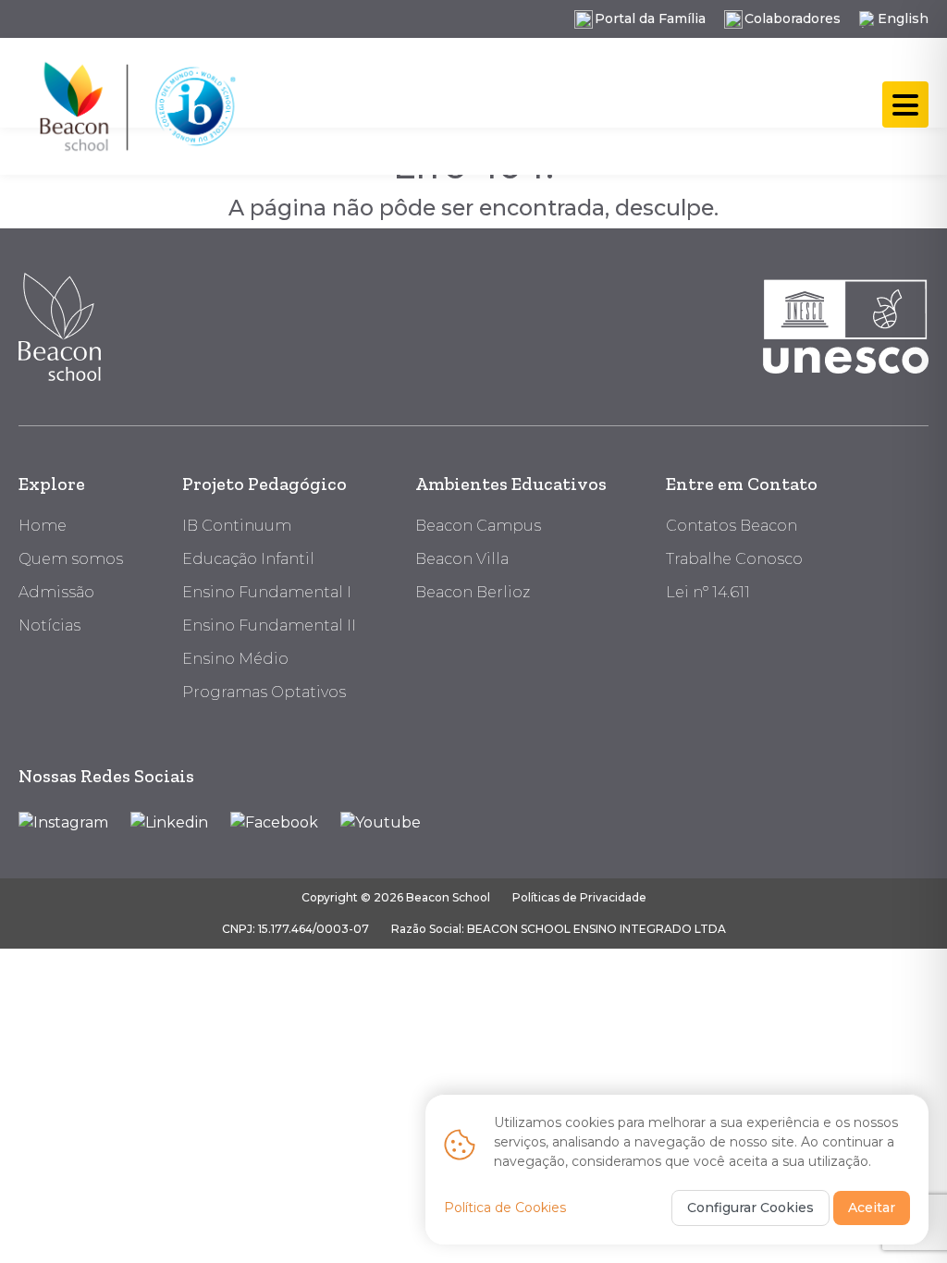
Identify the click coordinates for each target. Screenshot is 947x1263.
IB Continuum (236, 525)
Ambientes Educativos (511, 483)
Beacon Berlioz (472, 592)
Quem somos (70, 559)
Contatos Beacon (731, 525)
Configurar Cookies (750, 1207)
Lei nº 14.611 (708, 592)
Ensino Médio (235, 659)
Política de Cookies (505, 1207)
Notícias (49, 625)
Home (42, 525)
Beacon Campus (478, 525)
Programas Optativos (264, 692)
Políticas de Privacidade (579, 897)
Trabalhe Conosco (734, 559)
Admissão (56, 592)
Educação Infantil (248, 559)
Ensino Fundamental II (269, 625)
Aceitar (871, 1207)
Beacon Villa (462, 559)
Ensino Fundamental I (266, 592)
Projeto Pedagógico (264, 483)
